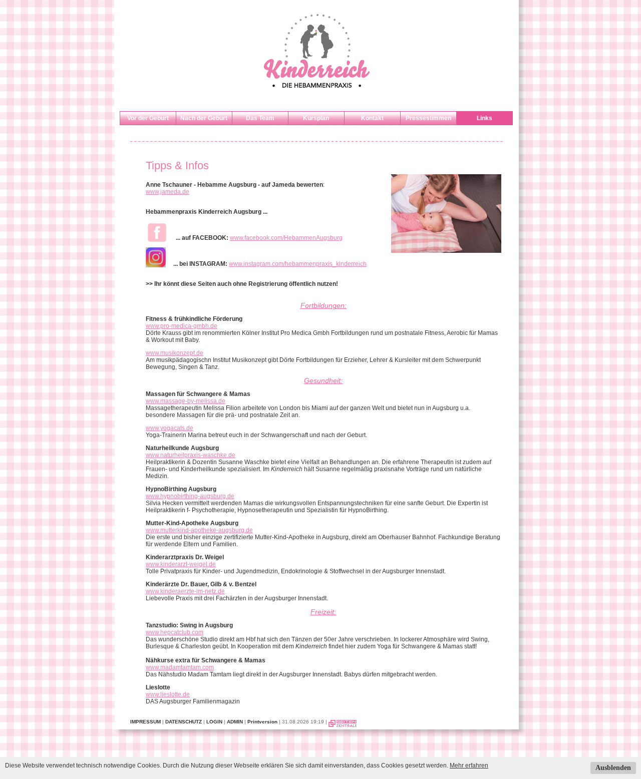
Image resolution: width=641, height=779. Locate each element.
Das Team (260, 118)
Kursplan (316, 118)
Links (484, 118)
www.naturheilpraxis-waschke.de (190, 455)
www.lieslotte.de (168, 694)
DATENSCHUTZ (183, 721)
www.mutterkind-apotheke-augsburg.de (199, 530)
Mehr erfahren (469, 765)
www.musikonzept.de (174, 352)
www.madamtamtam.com (180, 667)
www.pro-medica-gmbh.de (181, 325)
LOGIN (214, 721)
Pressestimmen (428, 118)
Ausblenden (613, 767)
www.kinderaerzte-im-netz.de (185, 591)
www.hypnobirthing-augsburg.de (190, 496)
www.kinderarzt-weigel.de (181, 564)
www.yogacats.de (169, 428)
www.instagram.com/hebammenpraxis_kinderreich (298, 263)
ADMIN (235, 721)
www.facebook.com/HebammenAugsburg (286, 237)
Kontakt (372, 118)
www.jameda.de (167, 191)
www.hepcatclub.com (174, 632)
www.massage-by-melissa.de (185, 401)
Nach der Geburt (203, 118)
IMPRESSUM (145, 721)
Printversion (262, 721)
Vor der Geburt (148, 118)
